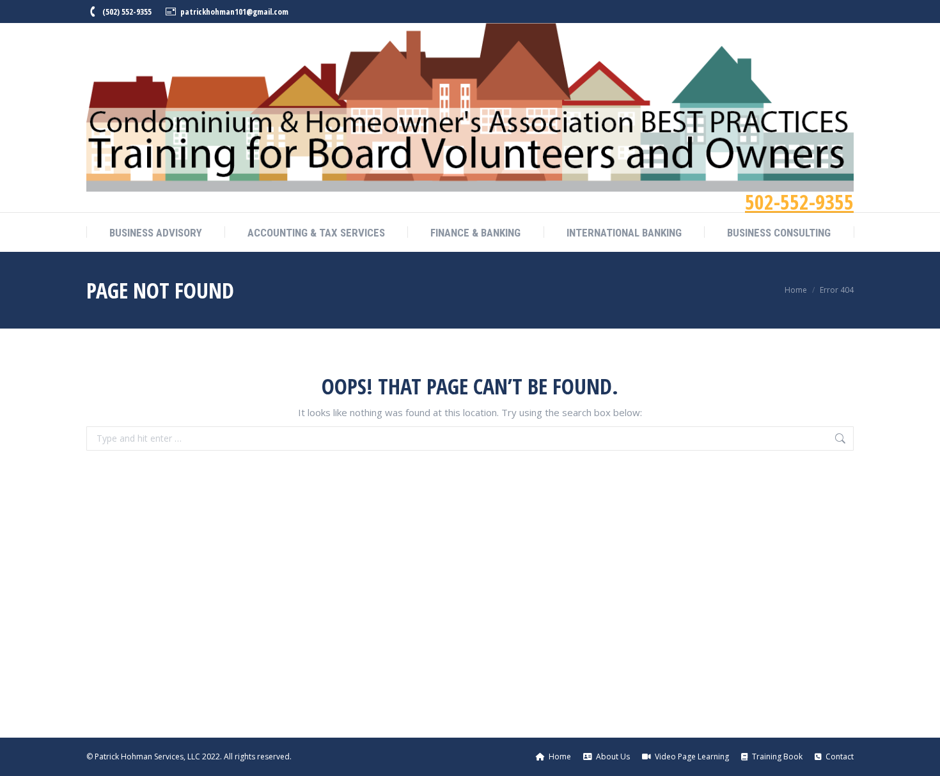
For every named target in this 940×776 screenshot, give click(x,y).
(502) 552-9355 (127, 11)
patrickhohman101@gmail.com (234, 11)
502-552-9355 (799, 201)
